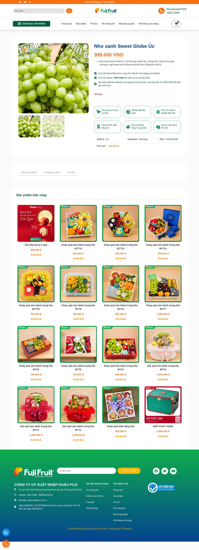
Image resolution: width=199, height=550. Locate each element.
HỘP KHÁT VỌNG (163, 437)
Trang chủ (66, 24)
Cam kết (90, 513)
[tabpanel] (99, 180)
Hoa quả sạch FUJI (176, 9)
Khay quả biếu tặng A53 (120, 437)
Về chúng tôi (108, 24)
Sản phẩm (81, 24)
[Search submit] (69, 10)
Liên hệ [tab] (70, 172)
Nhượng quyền (127, 24)
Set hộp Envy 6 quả (36, 255)
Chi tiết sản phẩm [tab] (52, 172)
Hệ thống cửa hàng (149, 24)
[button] (61, 2)
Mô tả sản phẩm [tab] (29, 172)
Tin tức (94, 24)
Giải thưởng (92, 519)
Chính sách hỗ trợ (94, 507)
